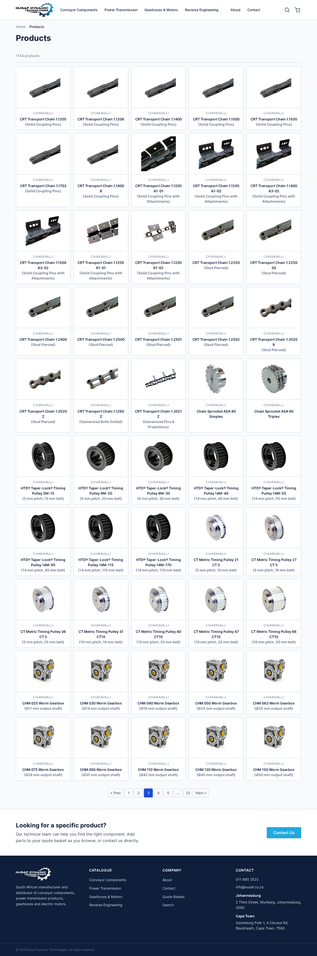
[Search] (287, 10)
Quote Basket (173, 897)
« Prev (115, 793)
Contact (253, 10)
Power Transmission (121, 10)
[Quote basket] (297, 10)
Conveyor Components (79, 10)
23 (188, 793)
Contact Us (284, 832)
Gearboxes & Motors (161, 10)
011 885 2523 (247, 879)
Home (20, 27)
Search (168, 905)
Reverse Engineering (201, 10)
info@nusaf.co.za (250, 887)
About (235, 10)
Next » (201, 793)
